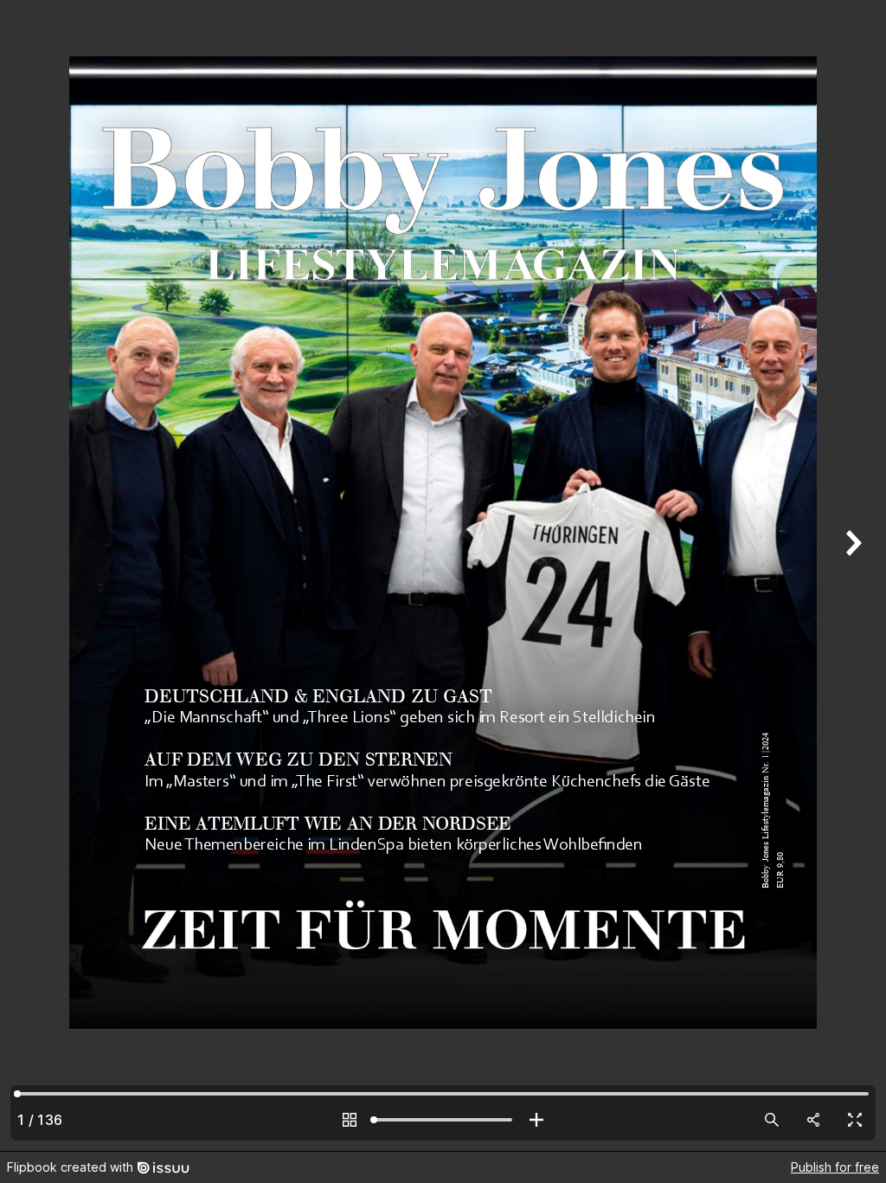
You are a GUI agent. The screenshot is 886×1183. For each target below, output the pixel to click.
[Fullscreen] (855, 1119)
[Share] (813, 1119)
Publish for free (835, 1167)
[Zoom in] (536, 1119)
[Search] (771, 1119)
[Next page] (851, 575)
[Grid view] (349, 1119)
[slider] (443, 1119)
